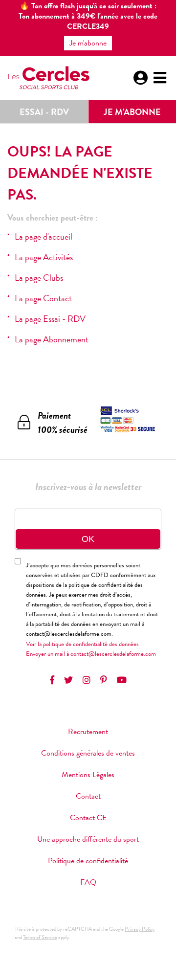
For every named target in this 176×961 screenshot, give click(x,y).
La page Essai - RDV (50, 318)
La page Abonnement (51, 339)
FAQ (88, 882)
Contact (88, 796)
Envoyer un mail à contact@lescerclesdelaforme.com (91, 654)
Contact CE (88, 818)
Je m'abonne (132, 111)
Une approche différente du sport (88, 839)
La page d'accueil (43, 236)
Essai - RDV (44, 111)
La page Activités (44, 257)
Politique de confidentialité (88, 861)
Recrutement (88, 732)
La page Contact (43, 298)
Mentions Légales (88, 775)
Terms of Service (40, 937)
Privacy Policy (139, 929)
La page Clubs (39, 277)
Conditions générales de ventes (88, 753)
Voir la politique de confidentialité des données (82, 644)
